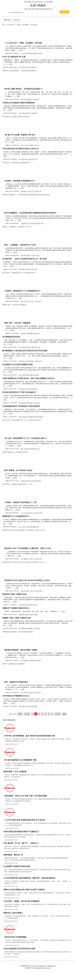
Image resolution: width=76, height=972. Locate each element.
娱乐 (29, 9)
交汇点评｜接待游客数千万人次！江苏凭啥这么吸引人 (25, 438)
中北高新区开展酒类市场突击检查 (16, 866)
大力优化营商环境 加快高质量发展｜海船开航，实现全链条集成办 (29, 878)
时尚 (36, 1)
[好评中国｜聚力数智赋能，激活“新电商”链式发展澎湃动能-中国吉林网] (9, 728)
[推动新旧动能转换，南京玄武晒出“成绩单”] (17, 631)
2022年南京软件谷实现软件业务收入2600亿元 (20, 148)
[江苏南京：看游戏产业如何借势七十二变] (17, 484)
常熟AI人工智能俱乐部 (48, 966)
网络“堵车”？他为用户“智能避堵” (17, 323)
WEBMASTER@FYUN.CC (43, 968)
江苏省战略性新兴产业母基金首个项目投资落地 (21, 406)
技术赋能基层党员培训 (11, 336)
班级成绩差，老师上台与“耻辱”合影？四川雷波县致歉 (25, 795)
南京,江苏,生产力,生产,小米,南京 (31, 301)
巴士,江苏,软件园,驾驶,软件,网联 (29, 375)
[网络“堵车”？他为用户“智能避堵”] (14, 304)
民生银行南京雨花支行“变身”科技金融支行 (19, 392)
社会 (33, 1)
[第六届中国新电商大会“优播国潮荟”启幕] (9, 752)
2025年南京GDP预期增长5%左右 (15, 695)
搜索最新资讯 (64, 12)
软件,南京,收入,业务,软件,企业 (28, 159)
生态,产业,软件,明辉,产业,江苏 (30, 145)
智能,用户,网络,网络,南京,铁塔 (30, 333)
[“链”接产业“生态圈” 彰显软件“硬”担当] (15, 116)
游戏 (43, 9)
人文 (43, 1)
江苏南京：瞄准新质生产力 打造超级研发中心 (22, 290)
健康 (51, 1)
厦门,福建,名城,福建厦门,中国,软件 (29, 628)
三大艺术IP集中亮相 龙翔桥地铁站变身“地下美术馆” (25, 820)
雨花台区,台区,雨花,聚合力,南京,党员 (30, 361)
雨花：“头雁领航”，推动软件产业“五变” (20, 245)
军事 (36, 9)
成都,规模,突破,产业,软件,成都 (28, 614)
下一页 (57, 714)
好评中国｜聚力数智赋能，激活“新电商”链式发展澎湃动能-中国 (29, 735)
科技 (40, 9)
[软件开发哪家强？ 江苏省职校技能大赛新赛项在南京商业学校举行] (26, 194)
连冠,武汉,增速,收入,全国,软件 (30, 99)
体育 (26, 9)
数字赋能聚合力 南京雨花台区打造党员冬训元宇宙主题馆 (24, 350)
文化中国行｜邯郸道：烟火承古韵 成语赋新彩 (21, 901)
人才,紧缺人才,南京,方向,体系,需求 (31, 559)
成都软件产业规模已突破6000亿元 (15, 608)
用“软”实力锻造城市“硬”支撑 (14, 56)
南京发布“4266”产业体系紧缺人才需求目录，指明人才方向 (27, 548)
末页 (64, 714)
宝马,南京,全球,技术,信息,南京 (28, 269)
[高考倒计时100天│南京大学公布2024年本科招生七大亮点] (23, 562)
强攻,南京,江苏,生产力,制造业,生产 (31, 191)
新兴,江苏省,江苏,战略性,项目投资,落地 (31, 417)
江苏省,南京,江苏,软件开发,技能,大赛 (32, 223)
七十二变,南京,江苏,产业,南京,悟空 (31, 513)
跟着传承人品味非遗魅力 (13, 912)
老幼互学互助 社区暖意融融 (15, 937)
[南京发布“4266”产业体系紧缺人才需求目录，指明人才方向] (23, 530)
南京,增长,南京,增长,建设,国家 (28, 706)
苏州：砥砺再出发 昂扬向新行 (16, 682)
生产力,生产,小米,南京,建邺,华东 (29, 527)
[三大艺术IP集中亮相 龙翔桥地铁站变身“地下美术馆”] (9, 812)
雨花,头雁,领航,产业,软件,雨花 (30, 255)
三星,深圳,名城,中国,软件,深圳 (28, 605)
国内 (26, 1)
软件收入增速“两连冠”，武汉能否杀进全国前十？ (24, 88)
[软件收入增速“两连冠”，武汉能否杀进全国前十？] (20, 70)
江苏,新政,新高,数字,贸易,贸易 (28, 113)
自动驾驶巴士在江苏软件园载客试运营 (17, 364)
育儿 (51, 9)
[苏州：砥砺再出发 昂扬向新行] (13, 663)
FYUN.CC (33, 966)
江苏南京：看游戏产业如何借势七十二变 (20, 502)
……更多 (19, 50)
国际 (29, 1)
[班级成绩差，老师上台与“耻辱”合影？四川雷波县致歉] (9, 788)
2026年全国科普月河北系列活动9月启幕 (19, 948)
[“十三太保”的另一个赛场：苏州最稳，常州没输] (19, 24)
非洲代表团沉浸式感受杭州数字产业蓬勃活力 (21, 831)
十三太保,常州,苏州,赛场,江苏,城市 (31, 53)
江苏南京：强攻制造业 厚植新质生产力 (19, 180)
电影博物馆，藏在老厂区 (13, 854)
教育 (47, 9)
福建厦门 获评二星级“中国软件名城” (16, 617)
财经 (33, 9)
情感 (40, 1)
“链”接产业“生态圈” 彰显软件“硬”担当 (19, 134)
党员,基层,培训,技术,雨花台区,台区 (29, 347)
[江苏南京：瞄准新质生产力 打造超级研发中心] (19, 272)
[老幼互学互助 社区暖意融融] (9, 929)
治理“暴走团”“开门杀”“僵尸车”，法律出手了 (21, 843)
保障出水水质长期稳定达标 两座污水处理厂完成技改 (24, 889)
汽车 (47, 1)
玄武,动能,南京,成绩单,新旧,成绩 (31, 660)
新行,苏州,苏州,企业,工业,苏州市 (31, 692)
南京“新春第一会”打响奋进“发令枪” (18, 470)
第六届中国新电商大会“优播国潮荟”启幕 (20, 760)
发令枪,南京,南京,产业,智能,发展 (31, 481)
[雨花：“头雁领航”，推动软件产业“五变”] (16, 226)
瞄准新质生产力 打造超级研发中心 (16, 516)
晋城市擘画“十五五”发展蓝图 (15, 771)
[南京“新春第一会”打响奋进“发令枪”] (15, 452)
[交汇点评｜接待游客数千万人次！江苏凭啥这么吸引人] (22, 420)
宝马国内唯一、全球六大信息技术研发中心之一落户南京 (24, 258)
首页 (20, 714)
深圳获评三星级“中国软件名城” (14, 594)
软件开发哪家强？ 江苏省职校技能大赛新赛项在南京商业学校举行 (30, 212)
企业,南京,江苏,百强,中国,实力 (28, 389)
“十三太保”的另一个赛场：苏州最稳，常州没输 (23, 43)
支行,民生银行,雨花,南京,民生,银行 (29, 403)
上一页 (26, 714)
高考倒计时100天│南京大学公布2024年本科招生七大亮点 (27, 580)
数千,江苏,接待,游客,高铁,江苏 (30, 449)
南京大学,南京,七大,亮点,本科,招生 (31, 591)
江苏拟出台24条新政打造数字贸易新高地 (18, 102)
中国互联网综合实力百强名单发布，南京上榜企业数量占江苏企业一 (29, 378)
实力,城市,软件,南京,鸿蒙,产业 (28, 67)
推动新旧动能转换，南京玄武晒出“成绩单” (21, 650)
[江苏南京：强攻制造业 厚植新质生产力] (16, 162)
